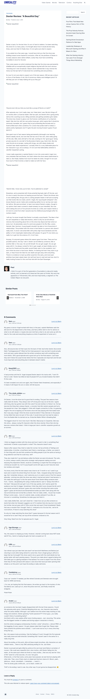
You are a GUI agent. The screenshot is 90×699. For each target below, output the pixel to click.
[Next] (58, 297)
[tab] (33, 305)
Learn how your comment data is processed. (44, 683)
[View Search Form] (85, 2)
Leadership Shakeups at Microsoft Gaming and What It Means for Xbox (76, 48)
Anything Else (77, 2)
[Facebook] (5, 694)
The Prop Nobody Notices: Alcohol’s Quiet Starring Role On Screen (75, 33)
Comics (69, 2)
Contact (42, 694)
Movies (54, 2)
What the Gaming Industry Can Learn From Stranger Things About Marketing (74, 57)
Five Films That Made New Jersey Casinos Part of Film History (75, 24)
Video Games (46, 2)
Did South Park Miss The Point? (18, 294)
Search (83, 12)
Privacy (48, 694)
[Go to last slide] (8, 297)
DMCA (52, 694)
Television (62, 2)
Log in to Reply (56, 321)
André (11, 601)
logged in (16, 679)
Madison (11, 297)
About (37, 694)
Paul (9, 19)
